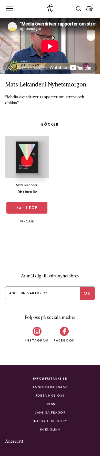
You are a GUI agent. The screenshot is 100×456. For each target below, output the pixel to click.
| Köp (27, 207)
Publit (30, 221)
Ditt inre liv (27, 191)
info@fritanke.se (50, 378)
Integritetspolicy (50, 421)
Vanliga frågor (50, 412)
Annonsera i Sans (50, 387)
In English (50, 429)
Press (50, 404)
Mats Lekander (26, 185)
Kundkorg (89, 8)
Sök (78, 8)
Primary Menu (9, 8)
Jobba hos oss (50, 395)
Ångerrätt (14, 441)
